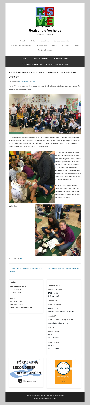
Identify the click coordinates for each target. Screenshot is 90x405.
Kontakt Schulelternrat (41, 58)
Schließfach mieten (61, 58)
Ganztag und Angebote (62, 41)
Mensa (24, 58)
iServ (77, 45)
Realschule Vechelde (45, 30)
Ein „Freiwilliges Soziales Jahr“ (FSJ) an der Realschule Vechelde (45, 64)
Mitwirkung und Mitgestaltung (21, 45)
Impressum (66, 45)
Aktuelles (23, 41)
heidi (33, 81)
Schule (33, 41)
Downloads (45, 41)
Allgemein (23, 259)
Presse (54, 45)
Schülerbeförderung (45, 50)
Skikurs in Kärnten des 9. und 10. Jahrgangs (64, 268)
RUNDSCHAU (42, 45)
